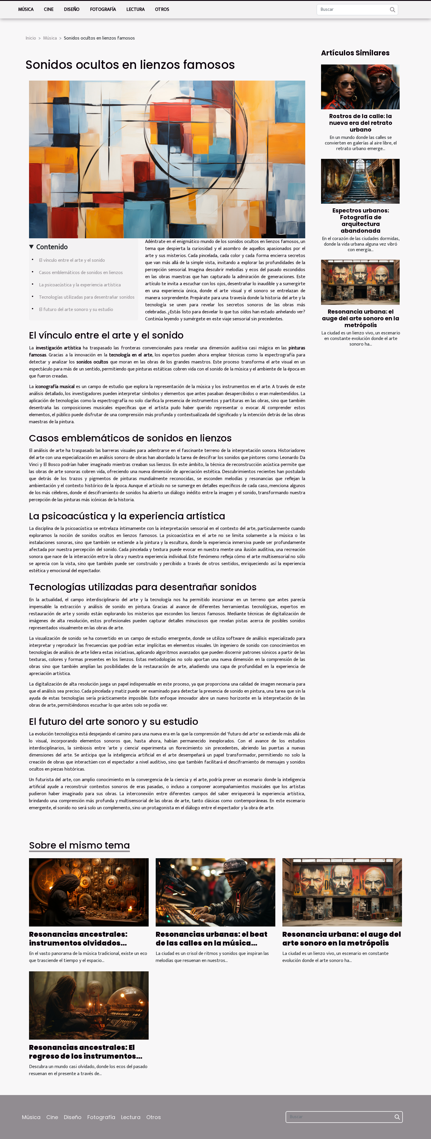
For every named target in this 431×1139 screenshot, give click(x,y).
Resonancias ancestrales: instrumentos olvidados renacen (78, 943)
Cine (48, 9)
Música (25, 9)
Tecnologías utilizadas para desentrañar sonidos (87, 297)
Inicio (31, 38)
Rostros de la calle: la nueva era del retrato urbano (360, 123)
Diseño (71, 9)
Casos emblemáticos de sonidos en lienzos (81, 273)
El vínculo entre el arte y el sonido (72, 260)
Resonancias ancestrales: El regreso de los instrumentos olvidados (82, 1056)
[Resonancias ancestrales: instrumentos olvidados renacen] (89, 892)
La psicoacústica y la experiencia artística (80, 285)
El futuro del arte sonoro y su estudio (76, 310)
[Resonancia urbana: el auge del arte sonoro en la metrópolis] (360, 282)
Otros (162, 9)
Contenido (52, 247)
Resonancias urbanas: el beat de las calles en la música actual (211, 943)
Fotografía (103, 9)
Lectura (135, 9)
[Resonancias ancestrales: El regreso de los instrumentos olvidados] (89, 1005)
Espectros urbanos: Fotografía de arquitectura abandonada (360, 221)
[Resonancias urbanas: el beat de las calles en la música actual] (215, 892)
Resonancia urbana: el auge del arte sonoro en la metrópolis (360, 318)
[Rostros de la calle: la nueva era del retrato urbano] (360, 86)
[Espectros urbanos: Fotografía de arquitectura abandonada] (360, 181)
